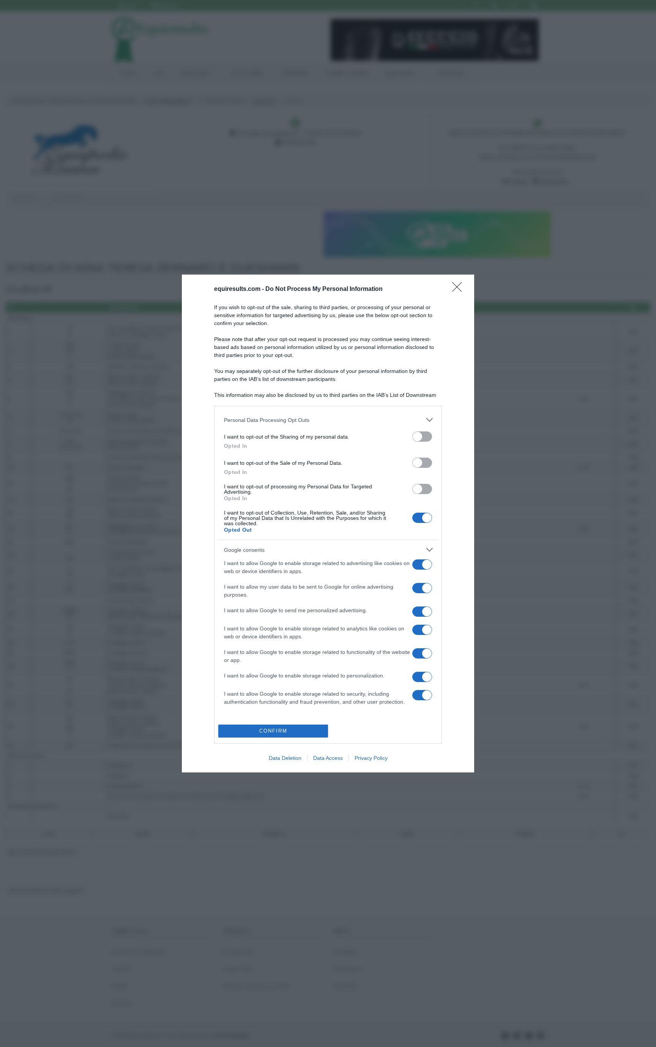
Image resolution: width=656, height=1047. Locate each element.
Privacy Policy (371, 758)
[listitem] (328, 420)
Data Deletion (285, 758)
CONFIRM (273, 731)
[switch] (422, 436)
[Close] (459, 289)
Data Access (328, 758)
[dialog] (328, 523)
